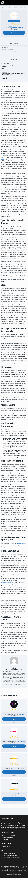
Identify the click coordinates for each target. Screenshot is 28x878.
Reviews (9, 7)
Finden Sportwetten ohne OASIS (10, 855)
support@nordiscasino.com (7, 582)
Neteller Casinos (6, 846)
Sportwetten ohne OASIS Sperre (9, 836)
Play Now (14, 33)
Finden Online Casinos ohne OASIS (10, 857)
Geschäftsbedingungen (7, 837)
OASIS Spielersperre (21, 543)
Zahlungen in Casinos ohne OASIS (10, 853)
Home (2, 7)
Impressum (5, 839)
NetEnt (2, 159)
